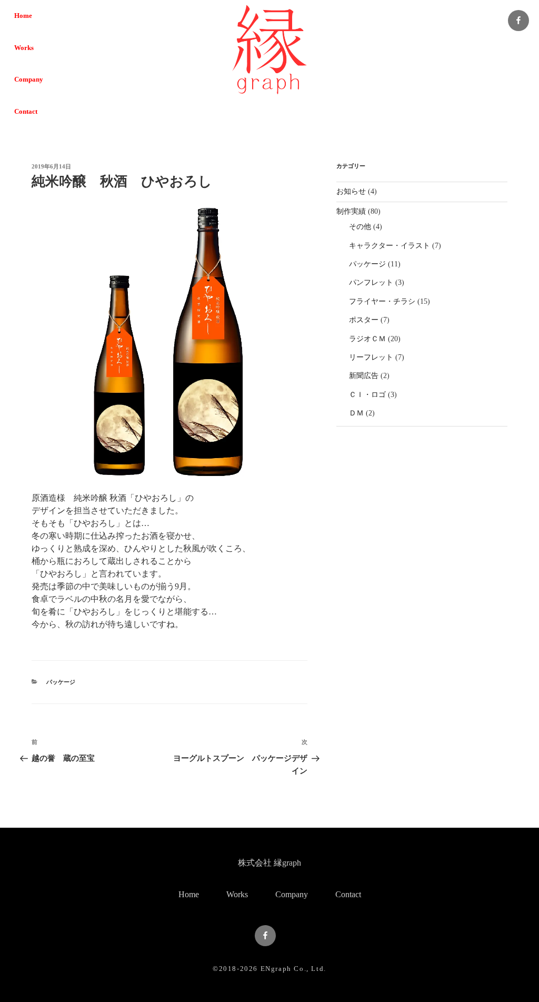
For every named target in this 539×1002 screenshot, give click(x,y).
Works (24, 48)
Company (28, 79)
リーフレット (371, 357)
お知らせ (351, 191)
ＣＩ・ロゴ (367, 395)
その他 (360, 227)
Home (23, 15)
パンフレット (371, 282)
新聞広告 (363, 376)
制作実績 (351, 211)
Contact (25, 111)
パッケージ (60, 682)
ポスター (363, 320)
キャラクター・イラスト (389, 246)
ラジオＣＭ (367, 339)
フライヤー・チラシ (382, 301)
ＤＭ (356, 413)
